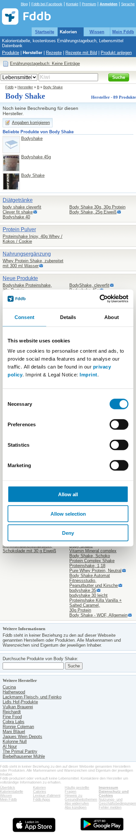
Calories (39, 791)
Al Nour (10, 746)
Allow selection (68, 513)
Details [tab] (68, 317)
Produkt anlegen (116, 52)
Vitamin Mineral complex (93, 550)
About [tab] (111, 317)
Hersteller (32, 52)
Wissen (96, 31)
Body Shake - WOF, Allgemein (98, 615)
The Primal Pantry (20, 751)
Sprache (128, 4)
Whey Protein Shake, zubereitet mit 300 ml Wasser (33, 263)
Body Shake (53, 87)
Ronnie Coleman (18, 726)
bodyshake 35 (82, 590)
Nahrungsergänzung (27, 254)
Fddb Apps (41, 799)
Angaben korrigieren (31, 122)
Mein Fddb (123, 31)
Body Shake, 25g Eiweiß (93, 211)
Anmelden (109, 4)
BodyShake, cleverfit (89, 285)
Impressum (108, 787)
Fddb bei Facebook (46, 4)
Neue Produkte (20, 278)
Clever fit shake (18, 211)
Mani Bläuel (14, 731)
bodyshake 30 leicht (88, 595)
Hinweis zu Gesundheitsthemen (81, 797)
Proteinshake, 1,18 (87, 565)
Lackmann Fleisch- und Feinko (32, 696)
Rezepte (54, 52)
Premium (89, 4)
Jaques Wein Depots (22, 736)
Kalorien (39, 787)
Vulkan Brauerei (18, 706)
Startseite (44, 31)
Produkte (10, 52)
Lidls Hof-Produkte (20, 701)
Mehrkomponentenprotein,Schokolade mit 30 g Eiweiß (29, 548)
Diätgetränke (18, 200)
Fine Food (12, 716)
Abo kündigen (75, 807)
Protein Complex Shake (92, 560)
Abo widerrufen (77, 803)
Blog (24, 4)
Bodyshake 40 (16, 216)
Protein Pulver (19, 229)
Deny (68, 533)
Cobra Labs (13, 721)
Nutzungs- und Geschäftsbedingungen (117, 801)
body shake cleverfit (22, 207)
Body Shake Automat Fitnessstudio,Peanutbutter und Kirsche (93, 580)
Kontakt (72, 4)
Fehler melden (110, 807)
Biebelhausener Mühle (24, 756)
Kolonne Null (15, 741)
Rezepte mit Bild (81, 52)
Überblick (7, 787)
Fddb (9, 87)
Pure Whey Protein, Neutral (95, 570)
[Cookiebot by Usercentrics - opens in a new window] (99, 299)
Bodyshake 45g (36, 156)
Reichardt (12, 711)
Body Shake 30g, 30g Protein (97, 207)
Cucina (9, 687)
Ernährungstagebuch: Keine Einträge (45, 63)
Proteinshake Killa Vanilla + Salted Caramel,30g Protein (95, 605)
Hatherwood (14, 692)
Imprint (88, 374)
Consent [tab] (24, 317)
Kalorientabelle (75, 31)
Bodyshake (32, 138)
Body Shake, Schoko (89, 555)
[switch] (119, 424)
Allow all (68, 494)
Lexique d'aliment (46, 795)
